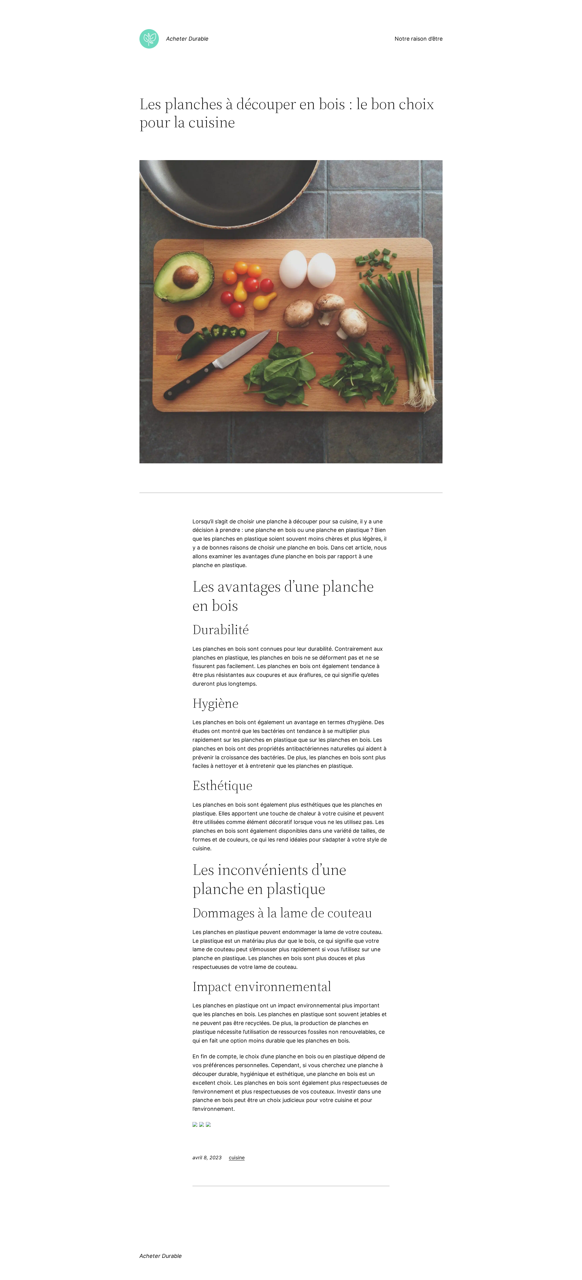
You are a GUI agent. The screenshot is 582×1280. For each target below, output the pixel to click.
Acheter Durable (187, 38)
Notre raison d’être (419, 38)
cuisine (237, 1157)
